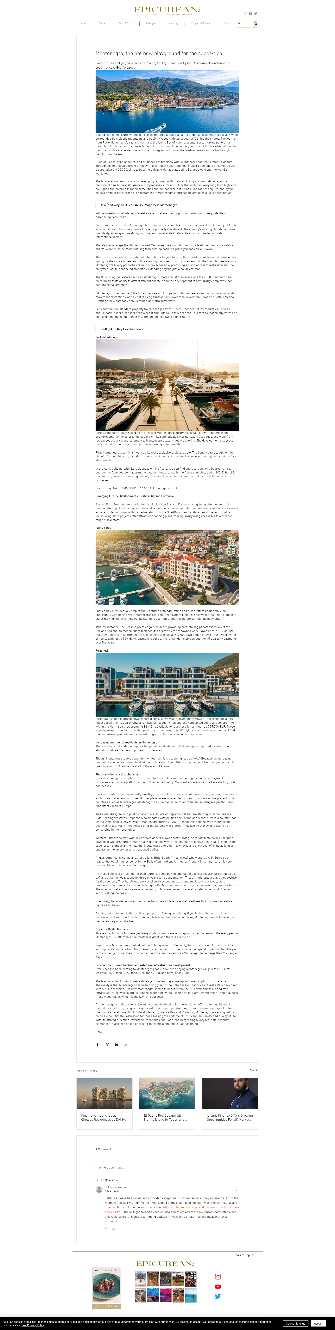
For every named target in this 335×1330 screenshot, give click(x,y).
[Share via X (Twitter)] (107, 1044)
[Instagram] (245, 13)
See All (254, 1070)
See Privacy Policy (33, 1325)
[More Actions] (236, 1189)
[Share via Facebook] (97, 1044)
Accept (318, 1323)
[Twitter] (255, 13)
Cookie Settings (295, 1323)
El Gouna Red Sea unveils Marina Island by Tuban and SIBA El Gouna (164, 1118)
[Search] (255, 23)
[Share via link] (126, 1044)
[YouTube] (250, 13)
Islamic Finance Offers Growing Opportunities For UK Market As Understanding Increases (230, 1118)
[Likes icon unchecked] (107, 1229)
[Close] (330, 1323)
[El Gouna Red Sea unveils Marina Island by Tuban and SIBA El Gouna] (167, 1093)
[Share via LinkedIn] (116, 1044)
